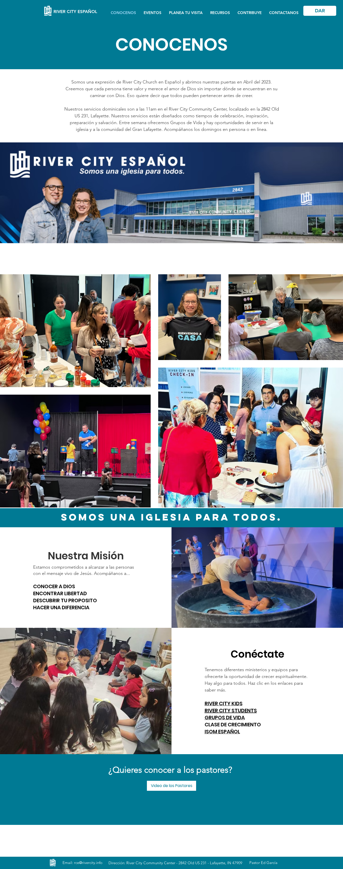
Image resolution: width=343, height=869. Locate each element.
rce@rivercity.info (88, 862)
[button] (220, 13)
